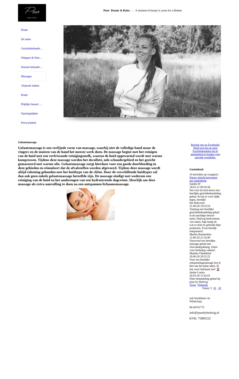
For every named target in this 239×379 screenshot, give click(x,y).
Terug (192, 285)
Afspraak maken (30, 85)
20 (219, 288)
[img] (32, 12)
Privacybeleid (28, 122)
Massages (26, 76)
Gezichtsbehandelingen (32, 48)
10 (214, 288)
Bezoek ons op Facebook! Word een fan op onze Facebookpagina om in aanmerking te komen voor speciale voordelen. (205, 151)
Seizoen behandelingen (32, 67)
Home (24, 29)
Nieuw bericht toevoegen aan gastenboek (203, 179)
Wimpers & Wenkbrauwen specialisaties (32, 57)
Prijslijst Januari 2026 (32, 104)
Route (24, 94)
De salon (26, 39)
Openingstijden (29, 113)
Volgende (202, 285)
